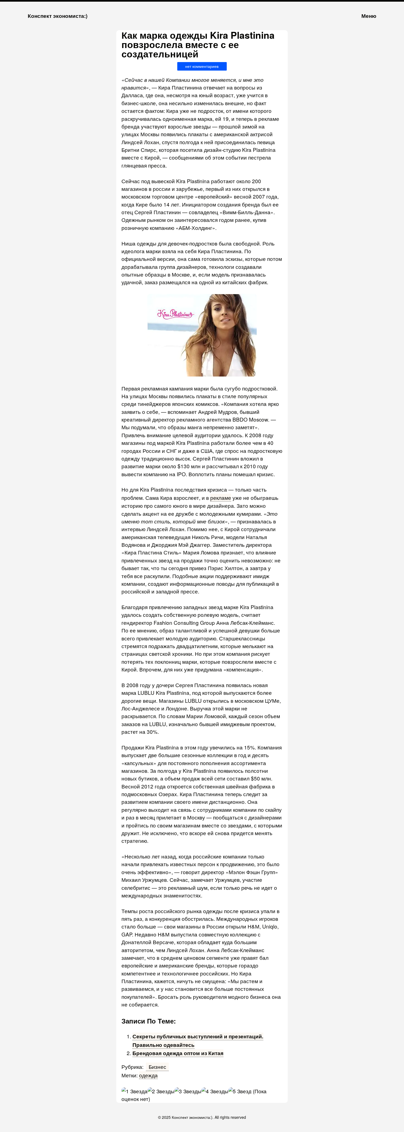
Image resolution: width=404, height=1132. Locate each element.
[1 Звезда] (134, 1091)
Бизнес (157, 1066)
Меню (368, 15)
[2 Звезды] (161, 1091)
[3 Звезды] (188, 1091)
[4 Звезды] (214, 1091)
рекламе (220, 497)
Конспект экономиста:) (57, 15)
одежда (148, 1075)
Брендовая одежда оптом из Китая (177, 1053)
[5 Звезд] (239, 1091)
